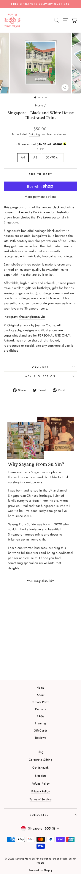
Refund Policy (41, 783)
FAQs (40, 716)
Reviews (40, 737)
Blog (40, 752)
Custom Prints (40, 702)
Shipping (34, 134)
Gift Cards (41, 730)
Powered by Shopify (40, 870)
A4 (23, 157)
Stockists (40, 775)
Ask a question (40, 376)
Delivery (40, 366)
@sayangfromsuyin (32, 316)
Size (40, 149)
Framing (40, 723)
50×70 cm (53, 157)
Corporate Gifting (40, 759)
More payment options (40, 196)
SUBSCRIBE (39, 815)
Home (39, 105)
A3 (35, 157)
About (40, 695)
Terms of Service (40, 799)
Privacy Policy (40, 791)
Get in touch (40, 767)
